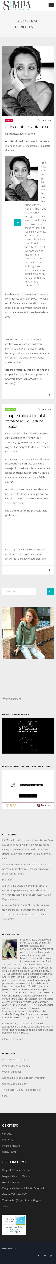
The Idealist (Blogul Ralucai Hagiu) (21, 1089)
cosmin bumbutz (11, 1071)
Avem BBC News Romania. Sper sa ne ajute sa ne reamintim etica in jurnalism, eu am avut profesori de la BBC (27, 869)
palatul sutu (9, 1151)
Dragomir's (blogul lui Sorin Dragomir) (24, 1077)
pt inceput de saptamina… (28, 126)
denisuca (7, 1133)
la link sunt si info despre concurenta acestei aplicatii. (27, 357)
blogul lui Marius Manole (16, 1065)
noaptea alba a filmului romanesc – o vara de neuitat (25, 421)
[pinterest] (51, 1255)
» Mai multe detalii (12, 1039)
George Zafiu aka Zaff (14, 1083)
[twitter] (45, 1255)
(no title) (7, 879)
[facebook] (39, 1255)
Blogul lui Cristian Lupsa (16, 1059)
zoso (5, 1096)
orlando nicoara (11, 1145)
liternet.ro (7, 1139)
